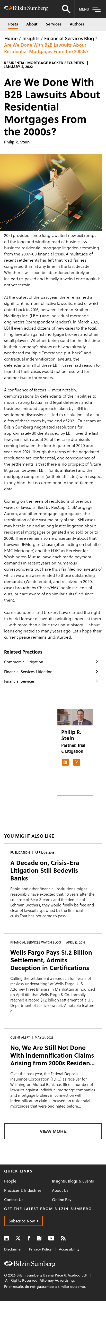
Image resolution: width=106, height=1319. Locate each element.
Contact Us (13, 1199)
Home (10, 38)
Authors (77, 24)
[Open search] (66, 9)
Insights (30, 38)
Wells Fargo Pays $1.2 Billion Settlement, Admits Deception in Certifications (51, 960)
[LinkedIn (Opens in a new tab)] (6, 1238)
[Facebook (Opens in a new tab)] (29, 1238)
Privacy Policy (40, 1249)
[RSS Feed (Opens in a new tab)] (63, 1238)
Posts (13, 24)
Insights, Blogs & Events (73, 1181)
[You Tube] (51, 1238)
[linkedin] (65, 762)
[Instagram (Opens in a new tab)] (39, 1238)
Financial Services (19, 681)
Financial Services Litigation (28, 671)
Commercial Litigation (23, 662)
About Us (60, 1190)
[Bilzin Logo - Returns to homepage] (26, 9)
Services (53, 24)
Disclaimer (13, 1249)
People (10, 1181)
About (32, 24)
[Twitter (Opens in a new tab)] (18, 1238)
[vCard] (76, 762)
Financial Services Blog (69, 38)
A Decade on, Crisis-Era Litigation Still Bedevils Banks (44, 870)
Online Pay (61, 1199)
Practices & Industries (22, 1190)
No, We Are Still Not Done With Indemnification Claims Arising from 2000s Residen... (52, 1055)
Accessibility (69, 1249)
